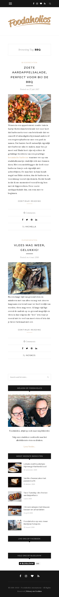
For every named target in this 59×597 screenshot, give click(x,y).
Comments (29, 213)
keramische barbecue (18, 157)
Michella (30, 226)
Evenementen (29, 240)
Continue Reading (29, 201)
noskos (31, 355)
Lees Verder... (29, 446)
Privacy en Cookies (34, 591)
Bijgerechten (29, 63)
